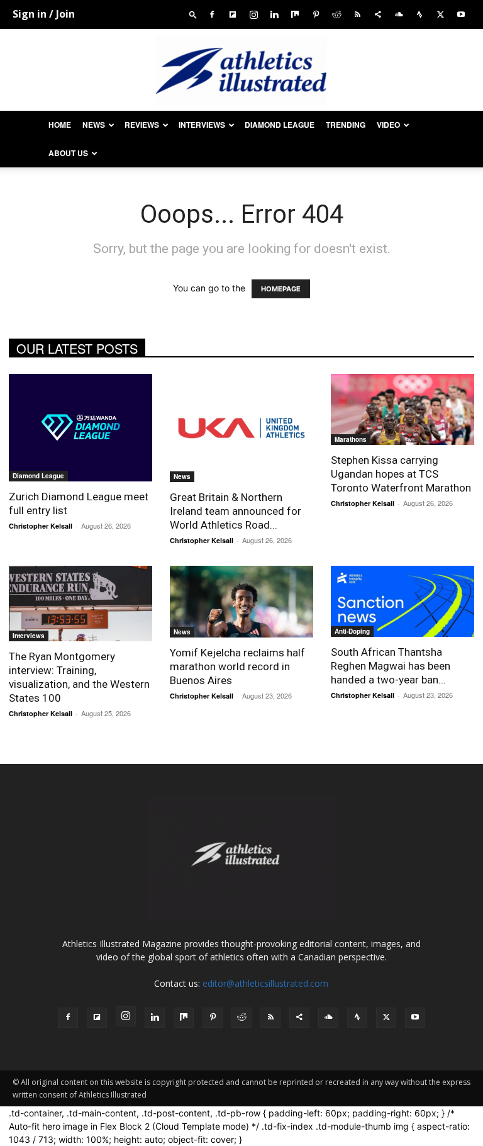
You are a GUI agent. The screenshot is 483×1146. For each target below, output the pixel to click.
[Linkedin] (274, 14)
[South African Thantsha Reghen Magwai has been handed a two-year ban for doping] (402, 601)
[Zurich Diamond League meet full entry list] (80, 427)
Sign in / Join (44, 14)
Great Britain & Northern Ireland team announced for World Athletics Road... (235, 511)
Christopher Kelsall (40, 526)
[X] (440, 14)
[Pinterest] (315, 14)
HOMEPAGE (281, 288)
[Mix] (295, 14)
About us (68, 153)
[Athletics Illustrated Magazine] (241, 70)
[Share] (378, 14)
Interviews (202, 124)
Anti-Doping (352, 631)
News (93, 124)
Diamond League (279, 124)
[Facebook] (212, 14)
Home (59, 124)
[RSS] (357, 14)
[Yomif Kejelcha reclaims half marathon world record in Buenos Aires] (241, 602)
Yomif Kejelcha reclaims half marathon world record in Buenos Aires (237, 666)
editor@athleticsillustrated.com (265, 983)
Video (388, 124)
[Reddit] (336, 14)
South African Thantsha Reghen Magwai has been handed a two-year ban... (390, 666)
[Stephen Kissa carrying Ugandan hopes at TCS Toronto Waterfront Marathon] (402, 409)
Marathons (351, 439)
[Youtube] (461, 14)
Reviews (142, 124)
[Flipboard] (232, 14)
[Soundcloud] (398, 14)
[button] (193, 14)
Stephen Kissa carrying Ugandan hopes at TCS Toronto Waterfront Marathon (401, 474)
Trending (345, 124)
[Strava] (419, 14)
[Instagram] (253, 14)
